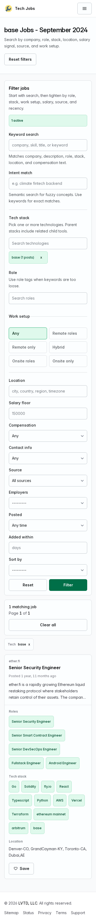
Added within (21, 537)
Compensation (22, 425)
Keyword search (24, 134)
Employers (18, 492)
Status (28, 912)
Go (14, 786)
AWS (59, 800)
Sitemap (11, 912)
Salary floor (19, 402)
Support (78, 912)
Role (13, 272)
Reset (28, 585)
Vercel (76, 800)
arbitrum (18, 828)
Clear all (48, 625)
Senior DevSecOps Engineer (34, 749)
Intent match (20, 172)
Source (15, 470)
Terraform (20, 814)
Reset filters (20, 59)
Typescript (20, 800)
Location (17, 380)
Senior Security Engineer (31, 721)
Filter (68, 585)
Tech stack (19, 217)
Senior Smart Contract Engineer (37, 735)
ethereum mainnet (51, 814)
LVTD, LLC (27, 903)
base (37, 828)
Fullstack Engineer (26, 763)
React (64, 786)
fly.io (47, 786)
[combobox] (48, 243)
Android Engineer (63, 763)
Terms (61, 912)
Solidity (30, 786)
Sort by (15, 559)
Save (24, 868)
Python (42, 800)
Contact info (20, 447)
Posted (15, 514)
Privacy (44, 912)
